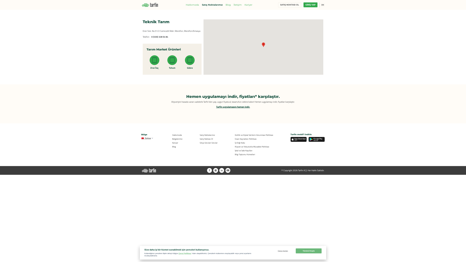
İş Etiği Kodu (240, 142)
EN (322, 5)
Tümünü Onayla (309, 251)
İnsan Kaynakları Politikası (246, 138)
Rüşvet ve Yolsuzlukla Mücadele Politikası (252, 146)
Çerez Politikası (185, 253)
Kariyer (248, 5)
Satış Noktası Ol (206, 138)
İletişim (238, 5)
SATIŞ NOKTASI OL (289, 5)
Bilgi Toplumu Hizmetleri (245, 154)
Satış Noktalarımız (212, 5)
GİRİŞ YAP (310, 5)
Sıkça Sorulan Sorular (209, 142)
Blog (228, 5)
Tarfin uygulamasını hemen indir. (233, 107)
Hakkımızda (192, 5)
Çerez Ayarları (283, 251)
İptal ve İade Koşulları (243, 150)
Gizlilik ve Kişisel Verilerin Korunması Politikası (254, 135)
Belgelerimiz (177, 138)
